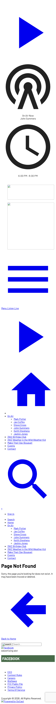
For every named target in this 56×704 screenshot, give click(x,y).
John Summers (21, 427)
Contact (11, 448)
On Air (10, 415)
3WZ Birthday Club (16, 436)
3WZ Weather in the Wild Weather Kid (26, 439)
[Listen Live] (28, 31)
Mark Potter (20, 418)
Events (11, 445)
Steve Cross (20, 424)
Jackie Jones (21, 433)
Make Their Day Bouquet (19, 442)
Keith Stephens (22, 430)
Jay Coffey (19, 421)
